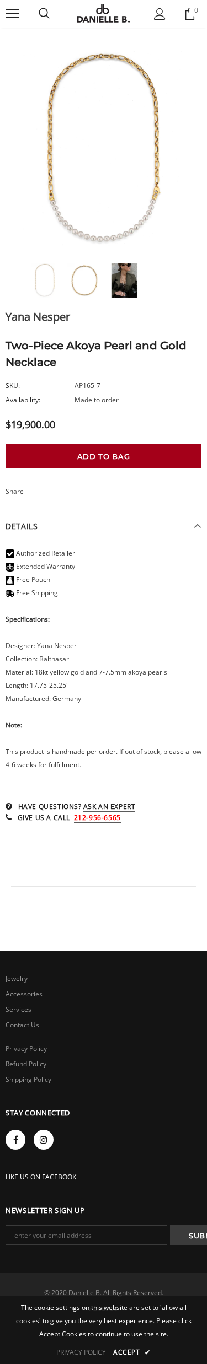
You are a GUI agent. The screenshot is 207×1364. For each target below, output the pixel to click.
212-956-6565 (97, 817)
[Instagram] (44, 1140)
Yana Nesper (38, 316)
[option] (103, 149)
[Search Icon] (44, 13)
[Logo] (103, 13)
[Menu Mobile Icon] (12, 13)
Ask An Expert (109, 806)
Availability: (23, 400)
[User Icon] (160, 14)
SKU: (13, 385)
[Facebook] (15, 1140)
